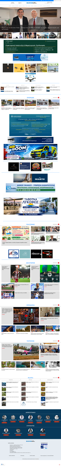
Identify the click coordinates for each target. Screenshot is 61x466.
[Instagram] (49, 3)
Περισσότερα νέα (55, 97)
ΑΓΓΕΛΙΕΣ (53, 85)
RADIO (46, 0)
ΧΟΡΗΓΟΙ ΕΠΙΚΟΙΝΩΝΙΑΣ (50, 0)
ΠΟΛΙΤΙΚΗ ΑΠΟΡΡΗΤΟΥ (12, 455)
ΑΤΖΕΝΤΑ (43, 0)
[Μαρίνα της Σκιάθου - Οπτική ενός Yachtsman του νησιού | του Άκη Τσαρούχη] (18, 35)
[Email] (46, 3)
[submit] (60, 0)
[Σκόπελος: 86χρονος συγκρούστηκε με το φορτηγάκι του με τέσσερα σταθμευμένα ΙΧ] (55, 35)
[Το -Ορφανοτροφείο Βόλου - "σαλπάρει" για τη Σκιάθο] (43, 35)
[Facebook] (51, 3)
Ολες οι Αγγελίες (55, 377)
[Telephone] (45, 3)
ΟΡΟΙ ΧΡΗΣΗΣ (22, 455)
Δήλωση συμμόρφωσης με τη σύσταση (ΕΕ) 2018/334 (46, 455)
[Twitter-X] (50, 3)
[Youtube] (48, 3)
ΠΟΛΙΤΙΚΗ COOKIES (32, 455)
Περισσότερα (4, 422)
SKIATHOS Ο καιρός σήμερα (16, 3)
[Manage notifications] (59, 464)
